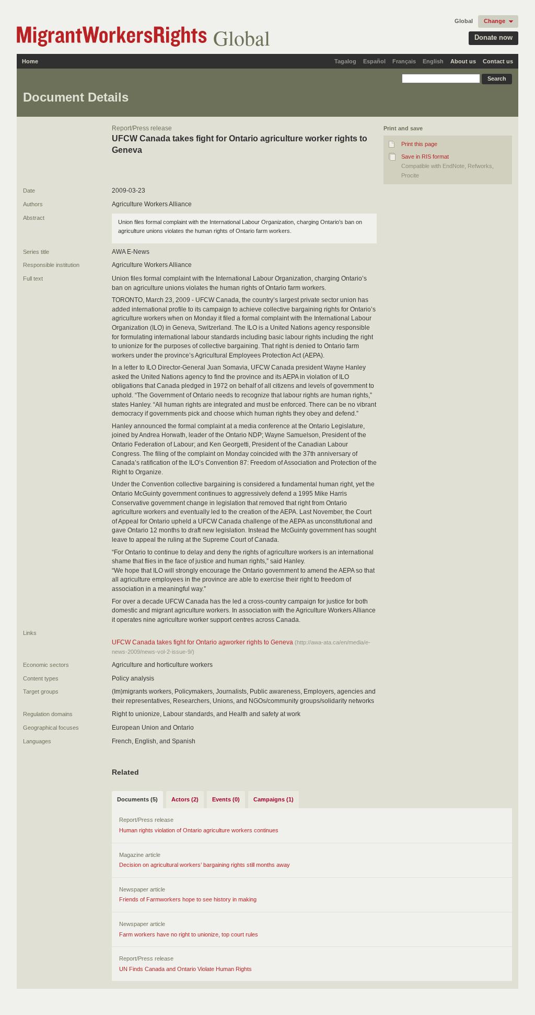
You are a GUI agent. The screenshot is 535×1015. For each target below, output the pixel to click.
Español (374, 61)
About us (463, 61)
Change (494, 21)
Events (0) (226, 799)
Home (30, 61)
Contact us (498, 61)
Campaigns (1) (273, 799)
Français (404, 61)
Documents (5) (137, 799)
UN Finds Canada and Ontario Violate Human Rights (185, 969)
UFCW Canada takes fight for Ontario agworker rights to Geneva (202, 642)
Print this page (419, 144)
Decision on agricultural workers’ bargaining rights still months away (204, 865)
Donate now (493, 37)
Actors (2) (185, 799)
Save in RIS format (425, 156)
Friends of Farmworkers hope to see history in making (188, 899)
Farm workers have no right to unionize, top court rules (188, 934)
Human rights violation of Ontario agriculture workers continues (198, 830)
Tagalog (345, 61)
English (433, 61)
